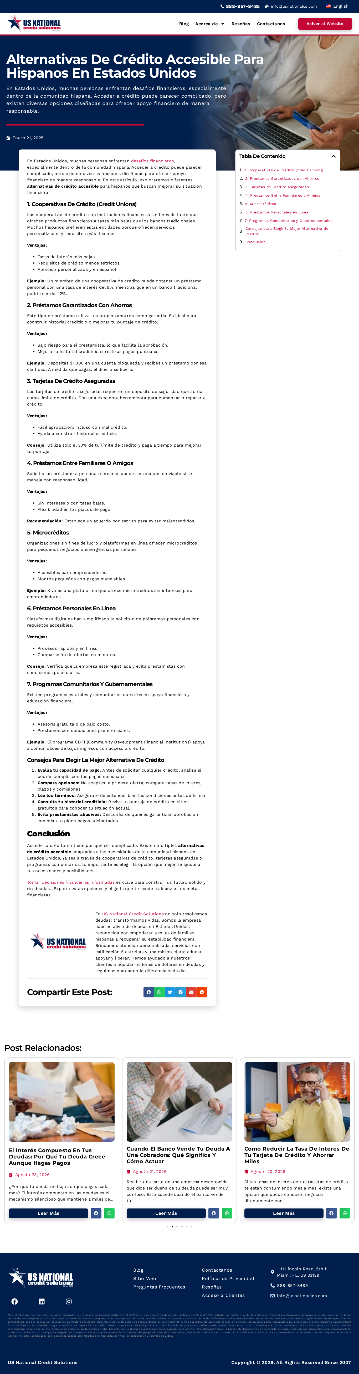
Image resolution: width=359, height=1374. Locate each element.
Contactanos (271, 23)
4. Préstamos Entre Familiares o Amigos (282, 195)
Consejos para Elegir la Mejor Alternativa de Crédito (287, 231)
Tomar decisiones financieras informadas (71, 882)
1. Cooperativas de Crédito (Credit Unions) (284, 170)
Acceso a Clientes (223, 1295)
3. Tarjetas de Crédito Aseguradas (277, 187)
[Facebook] (14, 1301)
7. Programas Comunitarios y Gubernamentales (288, 220)
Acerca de (206, 23)
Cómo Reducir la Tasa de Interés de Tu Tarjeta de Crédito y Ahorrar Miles (297, 1155)
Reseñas (241, 23)
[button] (148, 992)
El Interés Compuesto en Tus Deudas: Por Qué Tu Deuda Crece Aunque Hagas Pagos (57, 1156)
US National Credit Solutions (133, 913)
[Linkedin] (41, 1301)
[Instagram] (68, 1301)
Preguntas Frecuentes (159, 1287)
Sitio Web (144, 1278)
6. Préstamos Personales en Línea (277, 212)
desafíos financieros (152, 160)
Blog (184, 23)
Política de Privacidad (228, 1278)
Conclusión (255, 242)
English (340, 6)
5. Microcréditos (260, 204)
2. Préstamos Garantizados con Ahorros (282, 178)
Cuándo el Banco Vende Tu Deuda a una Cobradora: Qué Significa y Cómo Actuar (178, 1155)
